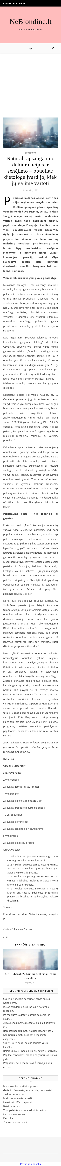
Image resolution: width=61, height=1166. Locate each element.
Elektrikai (8, 1118)
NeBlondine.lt (31, 21)
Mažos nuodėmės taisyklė (17, 1098)
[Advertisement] (30, 82)
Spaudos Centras (23, 929)
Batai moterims (11, 1106)
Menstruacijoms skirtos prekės (20, 1086)
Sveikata (30, 153)
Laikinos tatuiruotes (14, 1114)
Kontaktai (9, 3)
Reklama (21, 3)
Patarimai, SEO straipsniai (17, 1102)
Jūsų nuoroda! (15, 1122)
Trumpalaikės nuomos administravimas (25, 1110)
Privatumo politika (30, 1164)
